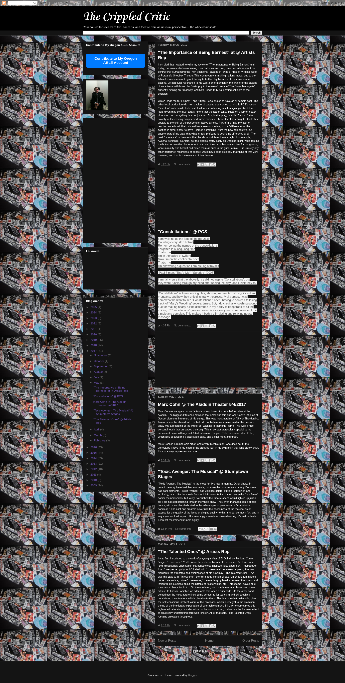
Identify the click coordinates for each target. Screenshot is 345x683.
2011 (93, 474)
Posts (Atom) (216, 650)
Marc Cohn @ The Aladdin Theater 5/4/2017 (202, 404)
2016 (94, 447)
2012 (94, 469)
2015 (94, 452)
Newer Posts (167, 640)
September (101, 366)
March (98, 435)
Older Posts (250, 640)
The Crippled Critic (126, 16)
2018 (94, 345)
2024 (94, 312)
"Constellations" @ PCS (182, 231)
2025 (94, 307)
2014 (94, 458)
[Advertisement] (208, 198)
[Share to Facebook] (210, 165)
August (98, 371)
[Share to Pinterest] (214, 165)
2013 (94, 463)
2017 (94, 350)
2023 (94, 318)
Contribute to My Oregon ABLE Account (115, 61)
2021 (94, 328)
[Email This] (199, 165)
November (101, 355)
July (97, 377)
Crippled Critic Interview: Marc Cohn (232, 433)
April (97, 429)
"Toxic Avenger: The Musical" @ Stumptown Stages (113, 412)
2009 (94, 485)
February (100, 440)
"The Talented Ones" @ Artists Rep (193, 551)
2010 (94, 480)
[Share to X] (206, 165)
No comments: (183, 164)
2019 (94, 339)
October (99, 361)
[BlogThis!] (202, 165)
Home (209, 640)
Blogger (192, 675)
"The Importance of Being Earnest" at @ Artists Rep (110, 389)
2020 (94, 334)
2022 (94, 323)
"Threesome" (174, 562)
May (97, 382)
